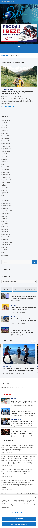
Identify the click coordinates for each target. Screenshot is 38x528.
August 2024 (5, 182)
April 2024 (4, 193)
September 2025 (6, 149)
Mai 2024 (4, 190)
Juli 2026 (4, 123)
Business (5, 366)
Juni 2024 (4, 187)
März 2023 (4, 226)
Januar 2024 (5, 200)
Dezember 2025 (6, 141)
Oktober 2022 (5, 239)
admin (24, 301)
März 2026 (4, 133)
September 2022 (6, 242)
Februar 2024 (5, 198)
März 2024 (4, 195)
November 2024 (6, 174)
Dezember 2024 (6, 172)
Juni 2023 (4, 219)
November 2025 (6, 143)
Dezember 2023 (6, 203)
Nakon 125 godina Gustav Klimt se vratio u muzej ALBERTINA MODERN (23, 320)
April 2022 (4, 255)
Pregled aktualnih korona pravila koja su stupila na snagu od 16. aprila (23, 297)
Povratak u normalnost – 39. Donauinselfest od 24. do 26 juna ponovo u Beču (22, 332)
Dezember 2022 (6, 234)
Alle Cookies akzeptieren (19, 524)
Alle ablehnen (19, 518)
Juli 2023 (4, 216)
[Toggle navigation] (19, 46)
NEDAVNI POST (6, 394)
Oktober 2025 (5, 146)
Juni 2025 (4, 156)
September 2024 (6, 180)
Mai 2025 (4, 159)
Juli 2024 (4, 185)
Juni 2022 (4, 250)
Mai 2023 (4, 221)
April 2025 (4, 161)
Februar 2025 (5, 167)
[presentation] (32, 341)
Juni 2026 (4, 125)
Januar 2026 (5, 138)
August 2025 (5, 151)
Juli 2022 (4, 247)
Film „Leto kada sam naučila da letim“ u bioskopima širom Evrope (23, 308)
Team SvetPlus (20, 373)
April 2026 (4, 130)
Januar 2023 (5, 231)
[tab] (6, 289)
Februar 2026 (5, 136)
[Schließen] (36, 497)
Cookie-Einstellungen (19, 513)
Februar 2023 (5, 229)
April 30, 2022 (16, 301)
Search (34, 262)
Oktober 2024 (5, 177)
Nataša (19, 96)
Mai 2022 (4, 252)
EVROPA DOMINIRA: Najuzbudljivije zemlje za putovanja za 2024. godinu (17, 93)
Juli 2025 (4, 154)
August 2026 (5, 120)
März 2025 (4, 164)
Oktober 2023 (5, 208)
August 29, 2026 (8, 373)
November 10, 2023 (8, 96)
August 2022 (5, 244)
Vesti (12, 294)
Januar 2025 (5, 169)
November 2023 (6, 206)
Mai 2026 (4, 128)
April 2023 (4, 224)
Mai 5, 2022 (15, 335)
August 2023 (5, 213)
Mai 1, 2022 (15, 312)
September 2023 (6, 211)
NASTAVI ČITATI (6, 106)
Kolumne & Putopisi (7, 89)
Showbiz (13, 399)
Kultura (13, 305)
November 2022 (6, 237)
